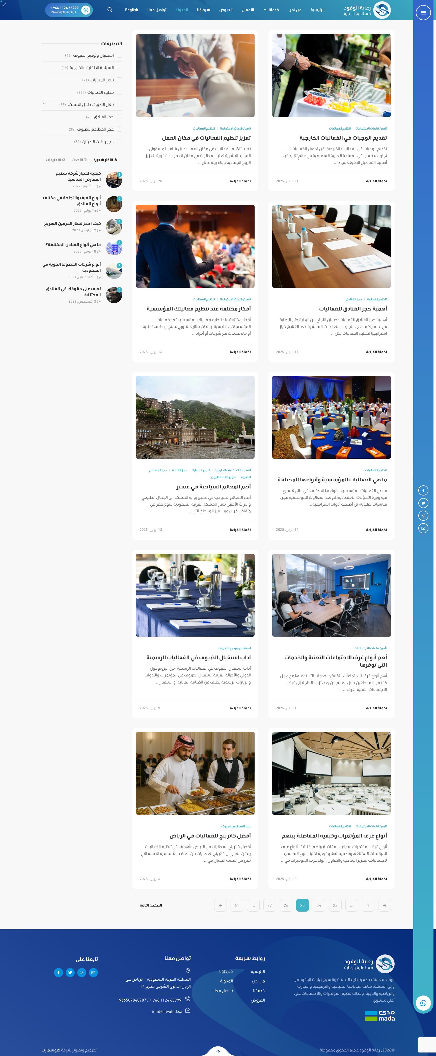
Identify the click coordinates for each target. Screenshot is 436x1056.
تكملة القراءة (376, 181)
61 (237, 905)
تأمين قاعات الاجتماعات (371, 128)
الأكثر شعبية (103, 160)
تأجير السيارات (201, 470)
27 (269, 905)
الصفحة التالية (151, 905)
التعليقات (53, 160)
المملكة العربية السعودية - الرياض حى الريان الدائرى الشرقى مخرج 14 (158, 982)
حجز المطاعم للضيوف (236, 826)
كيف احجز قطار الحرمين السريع (72, 223)
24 (319, 905)
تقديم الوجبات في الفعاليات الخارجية (343, 137)
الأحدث (77, 160)
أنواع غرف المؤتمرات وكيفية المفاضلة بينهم (334, 835)
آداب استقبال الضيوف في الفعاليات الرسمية (198, 657)
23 (335, 905)
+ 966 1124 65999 (64, 8)
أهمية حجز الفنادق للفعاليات (353, 308)
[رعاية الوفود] (367, 10)
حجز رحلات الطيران (223, 477)
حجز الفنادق (354, 299)
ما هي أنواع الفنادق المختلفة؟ (73, 244)
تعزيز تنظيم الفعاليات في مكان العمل (206, 137)
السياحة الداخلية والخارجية (233, 470)
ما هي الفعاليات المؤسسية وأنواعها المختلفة (332, 479)
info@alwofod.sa (167, 1011)
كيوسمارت (50, 1049)
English (131, 10)
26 (286, 905)
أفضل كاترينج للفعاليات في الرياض (210, 835)
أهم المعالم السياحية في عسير (214, 486)
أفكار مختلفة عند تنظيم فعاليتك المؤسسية (199, 308)
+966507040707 (63, 12)
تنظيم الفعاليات (340, 128)
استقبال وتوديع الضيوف (235, 648)
